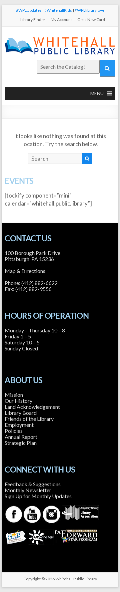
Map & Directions (25, 271)
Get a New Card (91, 19)
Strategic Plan (21, 442)
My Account (61, 19)
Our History (18, 400)
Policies (14, 430)
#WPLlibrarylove (89, 10)
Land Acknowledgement (32, 406)
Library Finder (32, 19)
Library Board (21, 412)
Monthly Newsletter (28, 490)
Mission (14, 394)
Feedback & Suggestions (33, 484)
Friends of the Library (29, 418)
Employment (19, 424)
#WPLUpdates (29, 10)
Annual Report (21, 436)
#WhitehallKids (58, 10)
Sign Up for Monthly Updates (38, 496)
